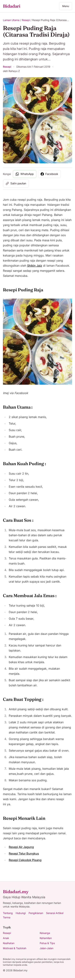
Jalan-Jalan (46, 948)
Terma (6, 917)
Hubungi (21, 913)
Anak (6, 938)
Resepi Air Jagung (21, 847)
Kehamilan (46, 938)
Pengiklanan (36, 913)
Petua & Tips (47, 943)
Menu (65, 6)
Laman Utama (11, 20)
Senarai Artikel (54, 913)
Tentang (8, 913)
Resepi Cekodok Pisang (25, 860)
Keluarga (45, 932)
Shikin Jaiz (34, 265)
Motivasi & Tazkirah (14, 948)
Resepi (26, 20)
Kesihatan (8, 943)
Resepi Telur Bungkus (24, 853)
